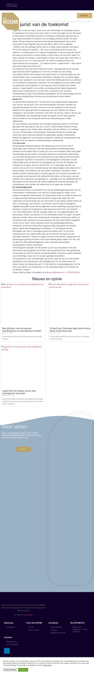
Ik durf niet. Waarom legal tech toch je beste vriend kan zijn (70, 329)
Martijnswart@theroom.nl (54, 272)
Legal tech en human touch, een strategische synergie (19, 392)
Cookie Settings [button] (10, 670)
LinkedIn (29, 614)
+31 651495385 (72, 272)
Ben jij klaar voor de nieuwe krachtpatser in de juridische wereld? (21, 329)
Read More (47, 665)
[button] (59, 15)
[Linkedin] (7, 651)
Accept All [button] (23, 670)
